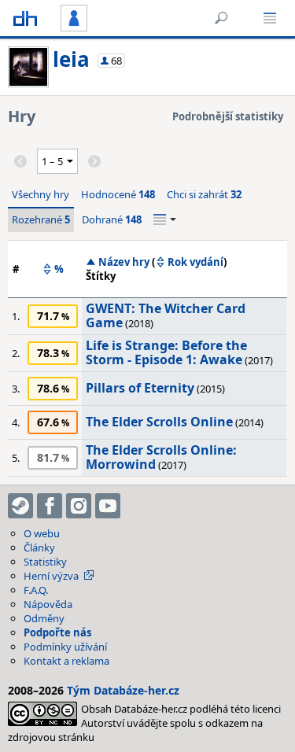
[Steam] (20, 505)
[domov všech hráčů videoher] (25, 18)
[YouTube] (107, 505)
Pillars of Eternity (140, 387)
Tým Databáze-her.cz (123, 690)
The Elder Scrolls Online (159, 421)
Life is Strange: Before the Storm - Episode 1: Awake (166, 352)
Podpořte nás (57, 632)
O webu (42, 533)
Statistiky (45, 562)
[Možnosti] (164, 219)
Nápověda (48, 604)
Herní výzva (51, 576)
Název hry (123, 262)
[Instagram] (78, 505)
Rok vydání (195, 262)
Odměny (44, 618)
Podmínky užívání (65, 647)
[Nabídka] (269, 18)
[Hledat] (221, 18)
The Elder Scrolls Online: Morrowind (161, 457)
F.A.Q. (36, 590)
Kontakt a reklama (66, 661)
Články (39, 547)
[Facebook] (49, 505)
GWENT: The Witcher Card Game (165, 315)
